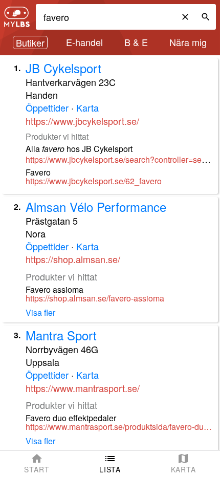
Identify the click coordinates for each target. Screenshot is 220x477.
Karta (87, 107)
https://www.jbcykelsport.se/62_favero (94, 181)
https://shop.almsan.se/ (73, 259)
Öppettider (47, 107)
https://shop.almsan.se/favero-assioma (95, 298)
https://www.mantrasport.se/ (83, 388)
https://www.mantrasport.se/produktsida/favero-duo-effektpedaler (120, 426)
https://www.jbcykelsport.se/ (82, 120)
